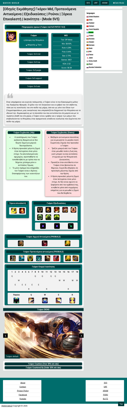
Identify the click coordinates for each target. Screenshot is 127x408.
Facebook (23, 395)
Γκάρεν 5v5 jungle (33, 70)
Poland (90, 35)
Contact (23, 387)
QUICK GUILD (6, 406)
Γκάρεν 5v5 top (33, 62)
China (90, 20)
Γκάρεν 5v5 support (34, 78)
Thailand (91, 23)
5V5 (88, 3)
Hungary (91, 42)
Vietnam (91, 26)
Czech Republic (93, 29)
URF (96, 3)
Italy (90, 51)
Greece (90, 32)
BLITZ (105, 399)
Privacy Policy (23, 391)
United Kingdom (93, 16)
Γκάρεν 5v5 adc (33, 86)
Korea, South (92, 61)
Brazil (90, 64)
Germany (91, 45)
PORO (105, 395)
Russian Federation (94, 67)
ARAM (104, 3)
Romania (91, 39)
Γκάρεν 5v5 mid (33, 54)
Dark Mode (119, 3)
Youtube (22, 399)
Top (121, 404)
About (22, 383)
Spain (90, 48)
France (90, 54)
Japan (90, 58)
